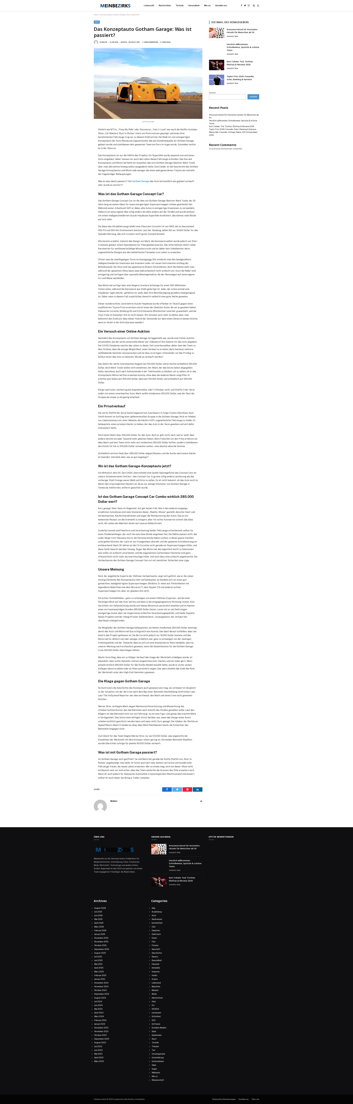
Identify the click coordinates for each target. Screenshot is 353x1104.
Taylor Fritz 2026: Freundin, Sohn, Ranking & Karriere (240, 78)
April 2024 (99, 1013)
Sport (154, 1039)
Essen (154, 938)
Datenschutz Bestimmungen (224, 1099)
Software (156, 1024)
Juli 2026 (98, 912)
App (153, 908)
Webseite (156, 1073)
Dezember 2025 (101, 938)
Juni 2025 (98, 960)
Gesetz (155, 957)
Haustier (155, 964)
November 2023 (101, 1031)
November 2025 (101, 942)
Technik (180, 5)
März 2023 (99, 1061)
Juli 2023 (98, 1046)
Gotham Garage (140, 181)
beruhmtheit (157, 923)
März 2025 (99, 972)
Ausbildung (157, 912)
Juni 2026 (98, 915)
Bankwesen (157, 919)
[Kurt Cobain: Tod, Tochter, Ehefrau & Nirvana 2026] (216, 65)
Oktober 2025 (100, 945)
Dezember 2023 (101, 1028)
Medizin (155, 990)
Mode (154, 994)
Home (96, 15)
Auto (97, 22)
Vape (154, 1065)
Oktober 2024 (100, 990)
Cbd (153, 927)
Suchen (212, 93)
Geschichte (157, 953)
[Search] (254, 5)
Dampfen (156, 930)
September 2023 (101, 1039)
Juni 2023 (98, 1050)
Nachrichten (165, 5)
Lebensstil (149, 5)
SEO (154, 1020)
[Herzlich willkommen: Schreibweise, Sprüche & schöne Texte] (216, 48)
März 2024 (99, 1016)
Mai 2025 (98, 964)
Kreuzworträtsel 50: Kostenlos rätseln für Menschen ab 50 (242, 31)
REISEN (155, 1009)
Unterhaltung (158, 1057)
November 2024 (101, 986)
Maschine (156, 986)
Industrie (156, 972)
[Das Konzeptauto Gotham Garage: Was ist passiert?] (148, 83)
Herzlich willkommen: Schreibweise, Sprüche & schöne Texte (243, 47)
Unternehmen (158, 1061)
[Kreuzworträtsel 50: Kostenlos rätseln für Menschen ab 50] (216, 33)
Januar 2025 (99, 979)
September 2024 (101, 994)
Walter (104, 42)
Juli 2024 (98, 1001)
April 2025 (98, 968)
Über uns (255, 1099)
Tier (153, 1050)
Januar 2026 (99, 934)
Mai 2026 (98, 919)
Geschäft (156, 949)
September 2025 (101, 949)
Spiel (154, 1031)
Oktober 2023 (100, 1035)
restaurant (156, 1013)
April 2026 (98, 923)
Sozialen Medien (159, 1028)
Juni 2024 (98, 1005)
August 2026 (100, 908)
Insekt (154, 975)
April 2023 (98, 1057)
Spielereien (157, 1035)
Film (153, 942)
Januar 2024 (99, 1024)
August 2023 (100, 1042)
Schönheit (156, 1016)
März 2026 (99, 927)
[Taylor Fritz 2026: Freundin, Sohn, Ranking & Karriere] (216, 80)
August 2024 (100, 998)
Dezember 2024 (101, 983)
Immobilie (156, 968)
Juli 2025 (98, 957)
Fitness (155, 945)
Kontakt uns (221, 5)
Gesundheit (194, 5)
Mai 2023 (98, 1054)
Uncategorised (158, 1054)
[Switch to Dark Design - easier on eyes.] (257, 5)
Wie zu (207, 5)
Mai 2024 (98, 1009)
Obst (154, 1001)
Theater (155, 1046)
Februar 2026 (100, 930)
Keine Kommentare (151, 42)
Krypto (155, 979)
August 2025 (100, 953)
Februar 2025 (100, 975)
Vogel (154, 1069)
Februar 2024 (100, 1020)
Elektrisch (156, 934)
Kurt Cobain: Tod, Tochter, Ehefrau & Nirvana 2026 (240, 63)
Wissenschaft (158, 1080)
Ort (153, 1005)
